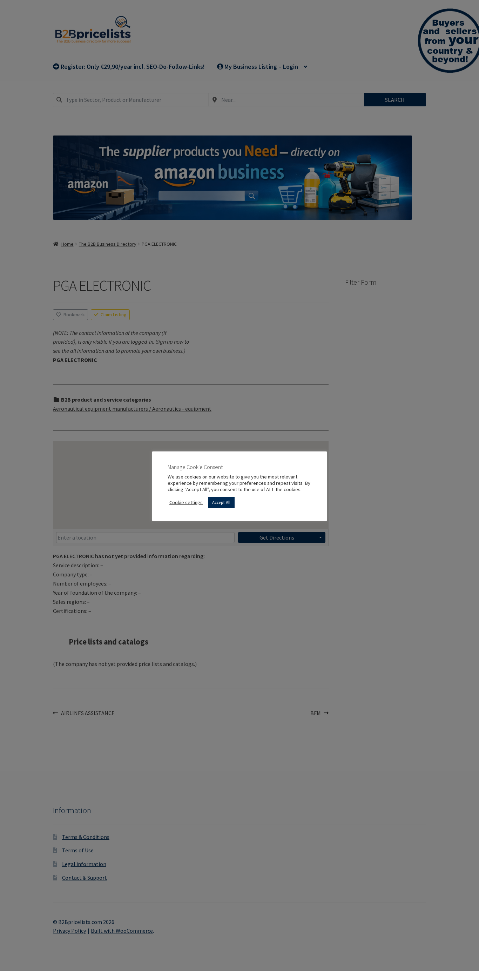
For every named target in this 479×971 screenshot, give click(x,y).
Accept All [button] (221, 503)
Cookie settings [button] (186, 502)
